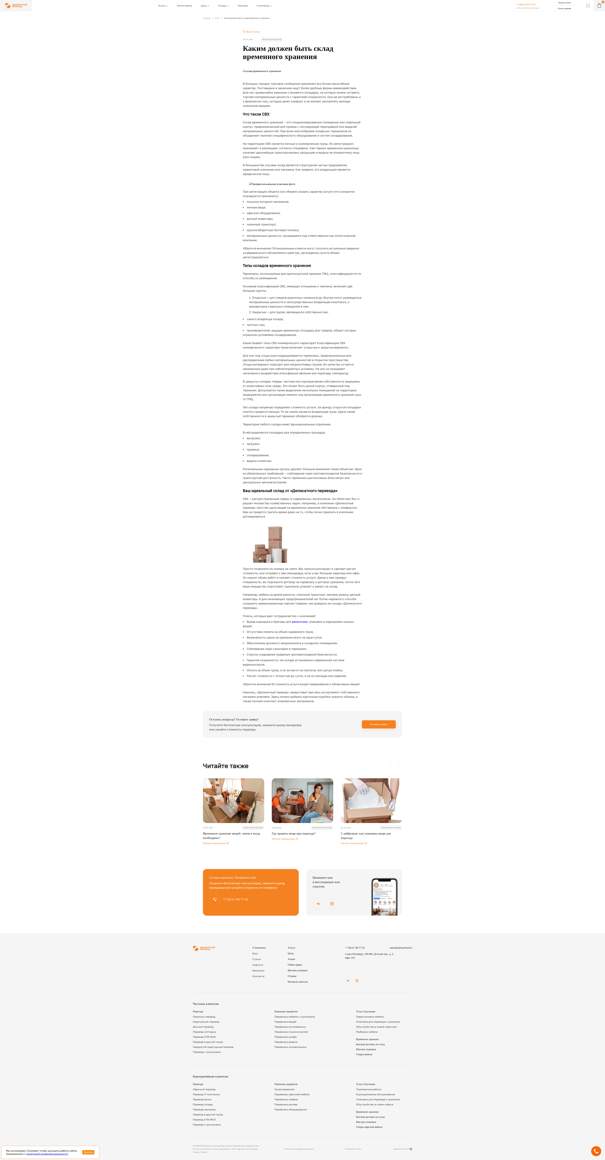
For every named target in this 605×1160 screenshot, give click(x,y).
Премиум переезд (204, 1016)
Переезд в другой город (208, 1041)
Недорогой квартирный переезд (213, 1046)
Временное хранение (367, 1039)
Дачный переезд (203, 1026)
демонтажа (300, 621)
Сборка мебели (364, 1054)
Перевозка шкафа (285, 1036)
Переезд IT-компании (206, 1094)
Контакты (258, 976)
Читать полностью (216, 843)
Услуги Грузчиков (365, 1011)
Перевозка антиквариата (290, 1026)
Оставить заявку (379, 724)
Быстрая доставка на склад (370, 1044)
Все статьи (251, 31)
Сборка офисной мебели (369, 1127)
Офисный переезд (204, 1089)
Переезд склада (203, 1104)
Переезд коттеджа (204, 1031)
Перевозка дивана (285, 1041)
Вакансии (258, 970)
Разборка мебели (367, 1031)
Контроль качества (298, 981)
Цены (204, 5)
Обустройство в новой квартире (376, 1026)
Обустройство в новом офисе (374, 1104)
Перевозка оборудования (290, 1109)
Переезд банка (202, 1099)
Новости (257, 964)
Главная (206, 18)
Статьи (256, 959)
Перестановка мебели (370, 1016)
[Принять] (88, 1152)
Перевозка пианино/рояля (291, 1031)
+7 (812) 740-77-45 (355, 947)
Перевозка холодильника (290, 1046)
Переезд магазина (204, 1109)
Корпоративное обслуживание (375, 1094)
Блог (217, 18)
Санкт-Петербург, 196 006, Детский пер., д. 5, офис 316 (369, 956)
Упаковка (243, 5)
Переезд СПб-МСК (204, 1036)
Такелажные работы (368, 1089)
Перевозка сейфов (286, 1099)
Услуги (162, 5)
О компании (263, 5)
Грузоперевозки (284, 1089)
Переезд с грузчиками (207, 1051)
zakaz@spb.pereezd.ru (401, 947)
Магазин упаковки (298, 970)
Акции (291, 959)
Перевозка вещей (285, 1021)
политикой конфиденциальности (47, 1153)
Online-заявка (184, 5)
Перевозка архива (285, 1104)
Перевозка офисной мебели (292, 1094)
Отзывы (222, 5)
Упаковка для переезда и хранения (378, 1021)
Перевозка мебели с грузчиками (294, 1016)
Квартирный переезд (206, 1021)
